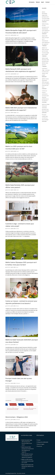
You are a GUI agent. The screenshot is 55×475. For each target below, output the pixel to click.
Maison (38, 2)
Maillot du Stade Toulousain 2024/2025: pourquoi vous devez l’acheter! (45, 108)
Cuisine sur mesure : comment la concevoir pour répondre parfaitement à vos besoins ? (45, 95)
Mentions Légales (40, 444)
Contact (47, 2)
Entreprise (31, 2)
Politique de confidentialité (42, 442)
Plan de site (39, 446)
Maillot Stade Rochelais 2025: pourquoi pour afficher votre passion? (45, 61)
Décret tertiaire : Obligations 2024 (16, 417)
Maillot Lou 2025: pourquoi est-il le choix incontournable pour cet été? (45, 51)
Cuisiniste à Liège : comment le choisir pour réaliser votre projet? (45, 72)
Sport (42, 2)
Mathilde (8, 35)
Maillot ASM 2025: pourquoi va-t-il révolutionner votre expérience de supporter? (27, 455)
